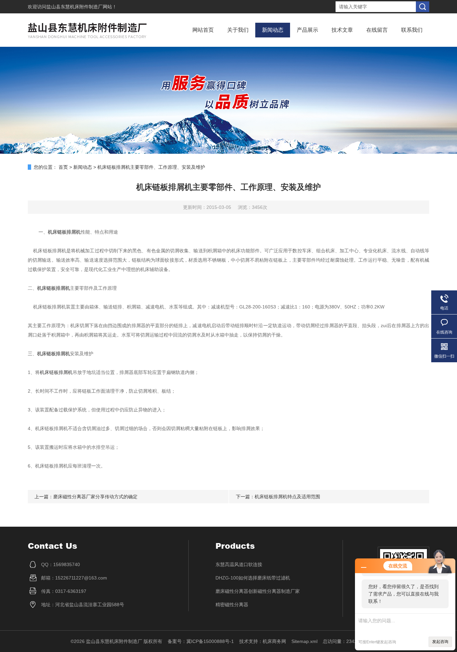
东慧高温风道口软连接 (238, 564)
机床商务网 (274, 641)
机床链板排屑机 (56, 372)
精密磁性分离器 (231, 604)
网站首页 (203, 30)
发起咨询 (440, 641)
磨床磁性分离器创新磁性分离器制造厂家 (257, 591)
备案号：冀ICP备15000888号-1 (201, 641)
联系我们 (412, 30)
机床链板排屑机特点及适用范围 (287, 496)
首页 (63, 167)
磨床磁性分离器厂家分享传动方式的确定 (95, 496)
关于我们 (238, 30)
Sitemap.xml (304, 641)
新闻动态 (272, 30)
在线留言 (377, 30)
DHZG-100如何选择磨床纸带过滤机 (252, 577)
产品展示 (307, 30)
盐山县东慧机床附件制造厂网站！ (82, 6)
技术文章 (342, 30)
